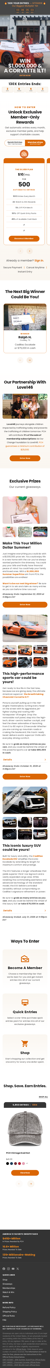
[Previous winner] (20, 360)
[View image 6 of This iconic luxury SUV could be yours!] (40, 834)
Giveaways (7, 1284)
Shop (5, 1279)
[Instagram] (8, 1268)
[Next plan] (30, 251)
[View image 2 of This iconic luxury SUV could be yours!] (25, 822)
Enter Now (25, 458)
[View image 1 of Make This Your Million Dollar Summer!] (10, 532)
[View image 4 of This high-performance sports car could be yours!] (10, 662)
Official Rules (9, 1316)
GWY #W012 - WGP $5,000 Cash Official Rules (21, 1365)
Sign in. (39, 260)
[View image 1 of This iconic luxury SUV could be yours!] (10, 822)
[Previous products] (19, 1183)
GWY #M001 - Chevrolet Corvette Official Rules (21, 1362)
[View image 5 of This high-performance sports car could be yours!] (25, 662)
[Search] (8, 18)
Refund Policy (9, 1307)
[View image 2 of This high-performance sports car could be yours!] (25, 650)
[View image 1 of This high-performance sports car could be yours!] (10, 650)
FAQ (4, 1320)
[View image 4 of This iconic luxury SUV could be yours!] (10, 834)
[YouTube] (13, 1268)
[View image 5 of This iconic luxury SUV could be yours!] (25, 834)
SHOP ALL (43, 1097)
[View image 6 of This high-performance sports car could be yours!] (40, 662)
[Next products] (30, 1183)
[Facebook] (4, 1268)
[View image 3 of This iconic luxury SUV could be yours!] (40, 822)
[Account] (41, 18)
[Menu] (3, 19)
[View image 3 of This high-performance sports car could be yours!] (40, 650)
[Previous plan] (20, 251)
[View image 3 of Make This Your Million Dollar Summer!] (40, 532)
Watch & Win (8, 1292)
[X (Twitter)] (17, 1268)
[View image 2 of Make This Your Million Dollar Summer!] (25, 532)
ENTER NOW (25, 75)
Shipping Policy (10, 1311)
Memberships (9, 1288)
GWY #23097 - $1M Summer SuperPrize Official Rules (24, 1360)
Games (6, 1296)
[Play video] (25, 406)
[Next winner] (30, 360)
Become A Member (24, 238)
